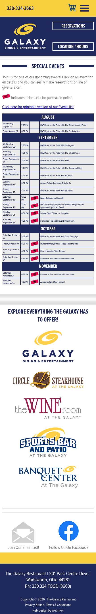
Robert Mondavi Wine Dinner (52, 250)
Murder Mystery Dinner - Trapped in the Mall (59, 243)
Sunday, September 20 (9, 206)
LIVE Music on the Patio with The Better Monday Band (63, 125)
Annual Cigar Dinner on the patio (54, 213)
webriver (58, 610)
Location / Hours (73, 46)
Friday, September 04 (11, 160)
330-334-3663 (20, 8)
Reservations (73, 26)
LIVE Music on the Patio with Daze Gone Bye (59, 236)
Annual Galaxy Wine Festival (52, 281)
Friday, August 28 (10, 131)
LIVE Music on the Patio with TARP (54, 160)
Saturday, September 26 (9, 221)
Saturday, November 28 (9, 282)
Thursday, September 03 (9, 153)
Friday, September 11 (11, 176)
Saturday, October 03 (11, 236)
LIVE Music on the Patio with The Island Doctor (60, 152)
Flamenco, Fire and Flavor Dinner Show (57, 220)
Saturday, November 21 (8, 274)
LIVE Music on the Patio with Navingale (57, 145)
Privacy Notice (34, 604)
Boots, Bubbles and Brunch (51, 198)
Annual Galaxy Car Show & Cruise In (55, 183)
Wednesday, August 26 (8, 125)
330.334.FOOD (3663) (51, 585)
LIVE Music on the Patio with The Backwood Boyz (61, 167)
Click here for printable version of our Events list (38, 106)
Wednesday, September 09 (9, 168)
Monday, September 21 (9, 213)
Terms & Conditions (58, 604)
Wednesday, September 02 (9, 145)
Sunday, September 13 (9, 183)
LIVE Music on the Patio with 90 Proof (56, 175)
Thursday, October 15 (11, 251)
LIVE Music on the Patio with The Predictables (59, 131)
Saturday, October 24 (11, 258)
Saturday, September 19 (9, 198)
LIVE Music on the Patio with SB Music (56, 190)
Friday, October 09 (11, 243)
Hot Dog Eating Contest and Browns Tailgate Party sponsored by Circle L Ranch (62, 206)
